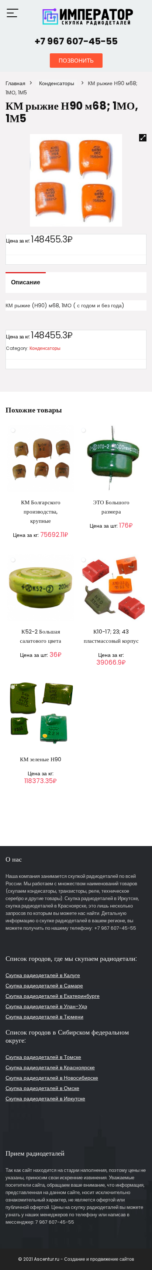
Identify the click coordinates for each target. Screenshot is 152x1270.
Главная (15, 83)
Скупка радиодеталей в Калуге (43, 975)
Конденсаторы (56, 83)
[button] (76, 60)
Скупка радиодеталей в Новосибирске (52, 1078)
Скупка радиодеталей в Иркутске (45, 1098)
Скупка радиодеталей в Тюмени (44, 1016)
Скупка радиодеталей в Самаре (44, 985)
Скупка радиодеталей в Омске (42, 1088)
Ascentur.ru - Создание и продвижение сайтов (84, 1259)
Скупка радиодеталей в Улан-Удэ (46, 1006)
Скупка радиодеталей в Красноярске (50, 1067)
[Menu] (12, 13)
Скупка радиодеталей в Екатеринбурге (53, 996)
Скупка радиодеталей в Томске (43, 1057)
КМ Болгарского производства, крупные (41, 511)
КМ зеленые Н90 (40, 759)
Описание (25, 282)
